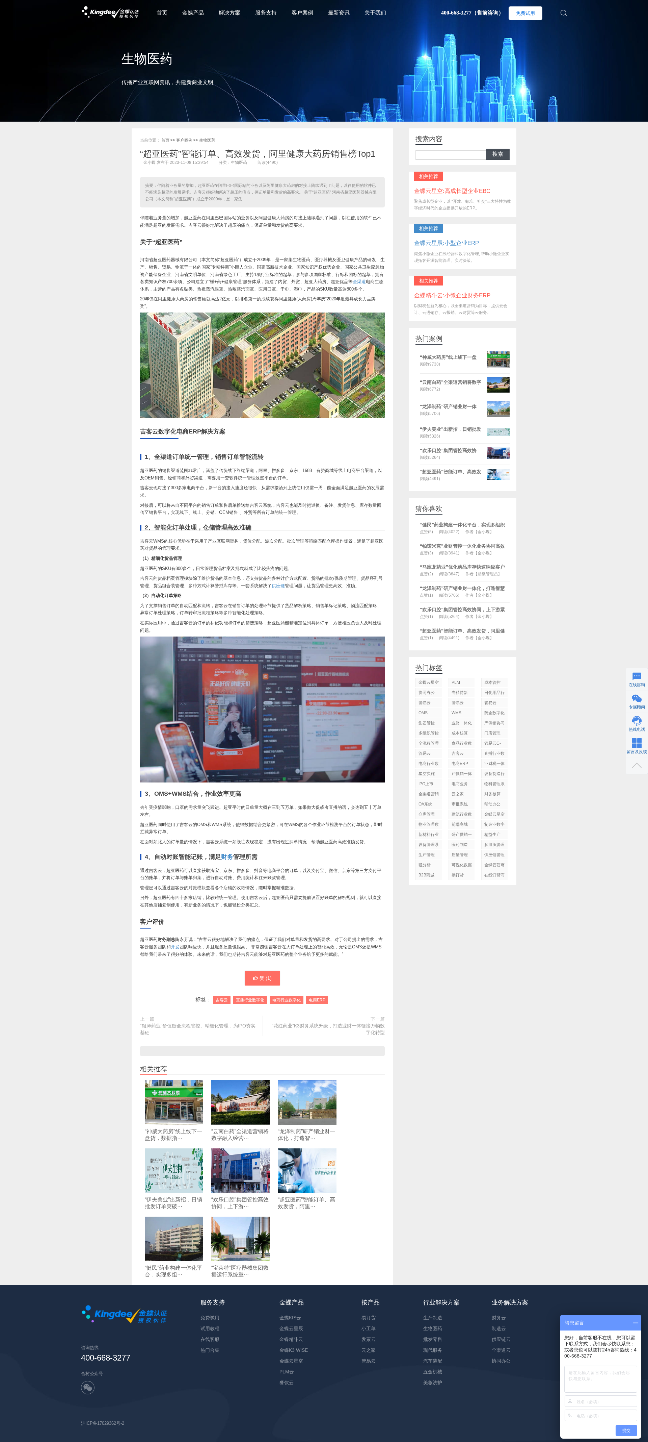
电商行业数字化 (286, 1000)
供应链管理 (494, 854)
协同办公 (426, 692)
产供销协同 (494, 723)
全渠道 (359, 281)
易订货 (458, 875)
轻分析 (424, 865)
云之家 (458, 794)
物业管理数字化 (428, 825)
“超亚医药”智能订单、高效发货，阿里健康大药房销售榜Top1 (257, 154)
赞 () (266, 978)
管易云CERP (424, 754)
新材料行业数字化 (428, 835)
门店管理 (492, 733)
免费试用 (525, 13)
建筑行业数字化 (462, 815)
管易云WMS (458, 703)
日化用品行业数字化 (494, 693)
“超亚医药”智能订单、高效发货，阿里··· (306, 1203)
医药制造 (460, 844)
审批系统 (460, 804)
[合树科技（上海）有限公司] (110, 3)
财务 (227, 856)
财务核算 (492, 794)
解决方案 (229, 13)
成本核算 (460, 733)
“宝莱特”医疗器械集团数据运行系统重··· (240, 1271)
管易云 (490, 702)
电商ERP (317, 1000)
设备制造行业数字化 (494, 774)
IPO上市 (425, 783)
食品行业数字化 (462, 744)
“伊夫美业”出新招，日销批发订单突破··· (173, 1203)
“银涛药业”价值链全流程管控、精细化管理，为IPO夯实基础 (197, 1029)
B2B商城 (426, 875)
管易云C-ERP (492, 744)
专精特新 (460, 692)
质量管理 (460, 854)
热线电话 (637, 729)
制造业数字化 (494, 825)
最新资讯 (339, 13)
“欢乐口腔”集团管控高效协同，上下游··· (240, 1203)
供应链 (278, 585)
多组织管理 (494, 844)
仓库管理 (426, 814)
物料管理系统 (494, 785)
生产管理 (426, 854)
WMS (456, 713)
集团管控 (426, 723)
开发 (175, 946)
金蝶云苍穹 (494, 865)
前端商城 (460, 824)
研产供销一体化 (462, 835)
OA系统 (425, 804)
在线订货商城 (494, 876)
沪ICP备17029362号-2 (102, 1423)
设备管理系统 (428, 845)
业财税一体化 (494, 764)
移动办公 (492, 804)
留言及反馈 (637, 751)
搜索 (497, 154)
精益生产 (492, 834)
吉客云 (222, 1000)
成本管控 (492, 682)
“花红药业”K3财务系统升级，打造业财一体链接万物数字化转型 (328, 1029)
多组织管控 (428, 733)
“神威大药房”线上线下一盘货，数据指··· (173, 1134)
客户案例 (302, 13)
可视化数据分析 (462, 866)
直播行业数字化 (250, 1000)
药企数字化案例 (494, 714)
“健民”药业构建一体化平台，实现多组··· (173, 1271)
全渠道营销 (428, 794)
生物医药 (207, 140)
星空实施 (426, 773)
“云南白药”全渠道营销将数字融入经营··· (240, 1134)
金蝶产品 (193, 13)
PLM (456, 682)
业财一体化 (462, 723)
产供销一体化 (462, 774)
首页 (162, 13)
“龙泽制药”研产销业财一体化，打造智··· (306, 1134)
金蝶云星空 (428, 682)
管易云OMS (424, 703)
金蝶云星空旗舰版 (494, 815)
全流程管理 (428, 743)
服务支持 (266, 13)
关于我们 (375, 13)
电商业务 (460, 783)
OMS (423, 713)
